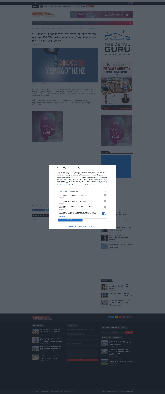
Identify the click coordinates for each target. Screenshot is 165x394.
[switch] (104, 195)
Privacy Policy (92, 226)
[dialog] (82, 197)
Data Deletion (72, 226)
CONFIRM (70, 220)
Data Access (82, 226)
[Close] (112, 168)
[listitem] (82, 191)
